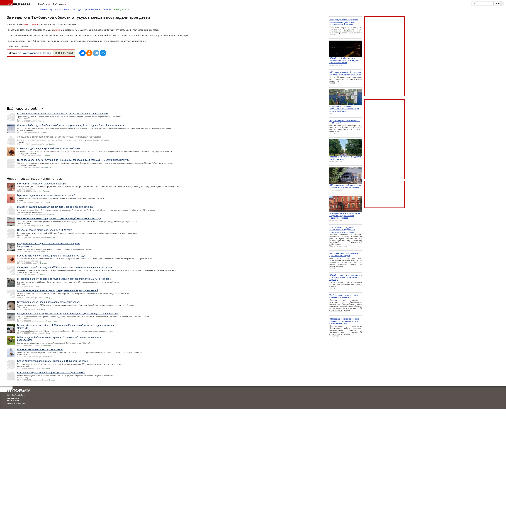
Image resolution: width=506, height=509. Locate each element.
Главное (42, 9)
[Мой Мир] (103, 53)
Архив (53, 9)
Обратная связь (13, 398)
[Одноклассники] (89, 53)
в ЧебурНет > (121, 9)
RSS (24, 404)
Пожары (107, 9)
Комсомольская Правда (36, 53)
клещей (57, 30)
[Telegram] (96, 53)
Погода (77, 9)
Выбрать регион (13, 400)
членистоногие (30, 24)
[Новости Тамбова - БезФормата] (16, 3)
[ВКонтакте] (82, 53)
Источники (64, 9)
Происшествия (92, 9)
